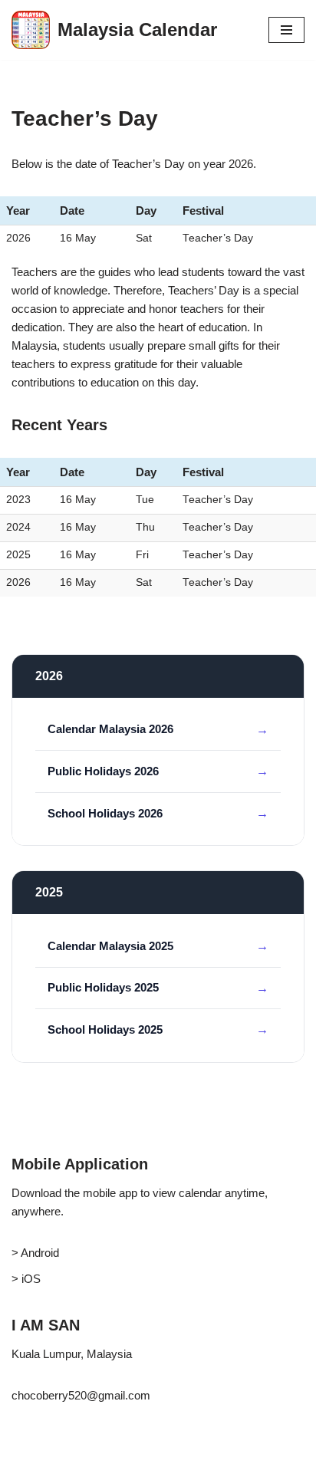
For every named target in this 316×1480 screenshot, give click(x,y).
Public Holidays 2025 (103, 987)
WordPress (138, 1464)
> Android (35, 1252)
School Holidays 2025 (105, 1029)
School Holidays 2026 (105, 813)
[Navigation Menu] (286, 30)
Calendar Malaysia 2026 (110, 728)
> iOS (26, 1278)
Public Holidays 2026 (103, 771)
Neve (25, 1464)
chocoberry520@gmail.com (81, 1395)
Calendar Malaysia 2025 (110, 945)
